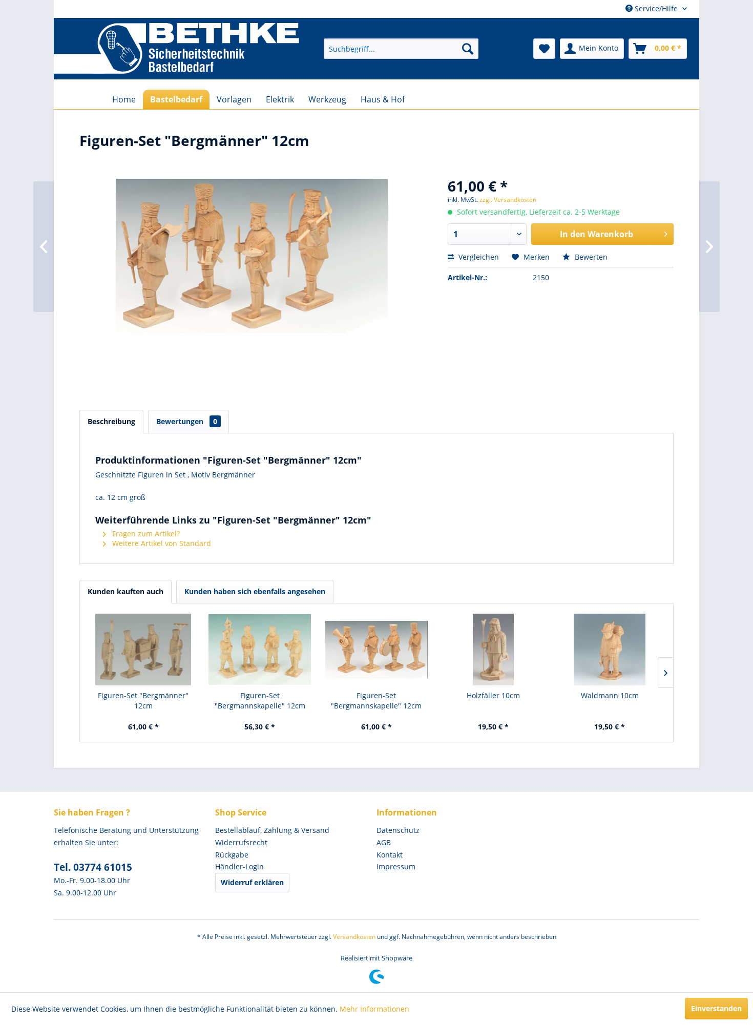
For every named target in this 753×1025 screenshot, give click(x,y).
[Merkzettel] (544, 48)
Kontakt (389, 855)
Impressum (395, 866)
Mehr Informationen (374, 1009)
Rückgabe (231, 855)
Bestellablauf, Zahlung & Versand (272, 830)
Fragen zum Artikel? (145, 533)
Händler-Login (239, 866)
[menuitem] (401, 48)
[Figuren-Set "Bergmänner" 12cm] (143, 649)
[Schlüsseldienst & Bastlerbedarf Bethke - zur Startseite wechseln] (176, 48)
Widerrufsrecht (241, 842)
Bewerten (590, 257)
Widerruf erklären (252, 882)
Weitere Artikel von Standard (160, 543)
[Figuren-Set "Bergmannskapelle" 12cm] (260, 649)
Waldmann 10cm (610, 695)
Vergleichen (477, 257)
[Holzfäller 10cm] (493, 649)
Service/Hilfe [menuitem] (656, 8)
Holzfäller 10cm (493, 695)
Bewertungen (186, 421)
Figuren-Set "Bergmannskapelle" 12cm (260, 700)
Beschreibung (111, 421)
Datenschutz (398, 830)
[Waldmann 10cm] (609, 649)
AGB (383, 842)
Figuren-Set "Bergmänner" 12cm (143, 700)
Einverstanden (716, 1008)
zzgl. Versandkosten (507, 199)
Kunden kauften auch (125, 591)
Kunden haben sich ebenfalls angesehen (254, 591)
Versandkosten (354, 936)
